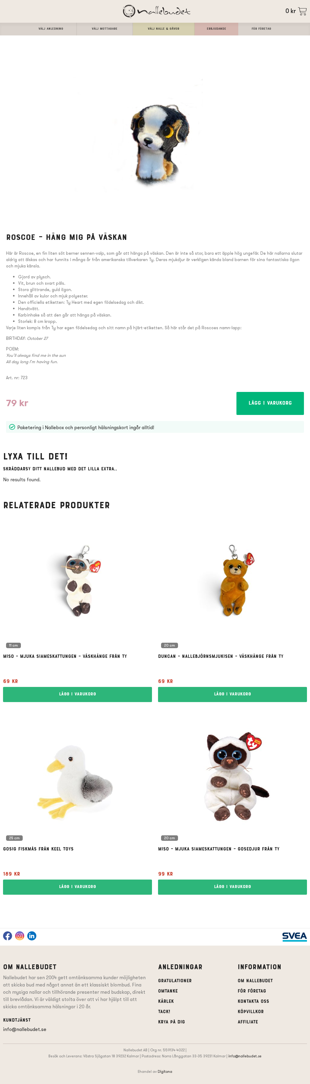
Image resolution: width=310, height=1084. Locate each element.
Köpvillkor (251, 1011)
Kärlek (166, 1001)
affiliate (248, 1022)
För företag (252, 991)
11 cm (13, 646)
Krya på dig (171, 1022)
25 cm (14, 838)
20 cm (169, 646)
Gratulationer (175, 981)
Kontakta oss (253, 1001)
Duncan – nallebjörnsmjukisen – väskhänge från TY (220, 656)
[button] (270, 403)
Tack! (164, 1011)
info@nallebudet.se (24, 1029)
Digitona (165, 1071)
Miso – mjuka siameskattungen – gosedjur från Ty (218, 849)
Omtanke (168, 991)
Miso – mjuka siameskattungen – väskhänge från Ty (65, 656)
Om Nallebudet (255, 981)
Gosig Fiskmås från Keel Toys (38, 849)
